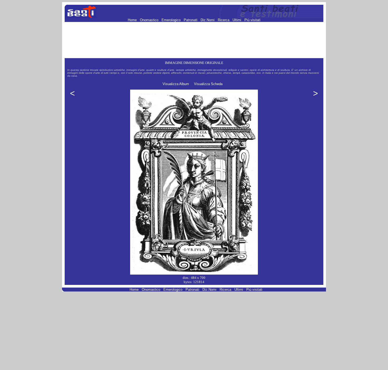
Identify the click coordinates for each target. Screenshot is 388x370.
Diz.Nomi (208, 20)
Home (133, 20)
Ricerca (224, 20)
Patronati (191, 20)
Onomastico (149, 20)
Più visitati (252, 20)
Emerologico (172, 20)
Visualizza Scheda (208, 84)
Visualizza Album (176, 84)
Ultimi (237, 20)
